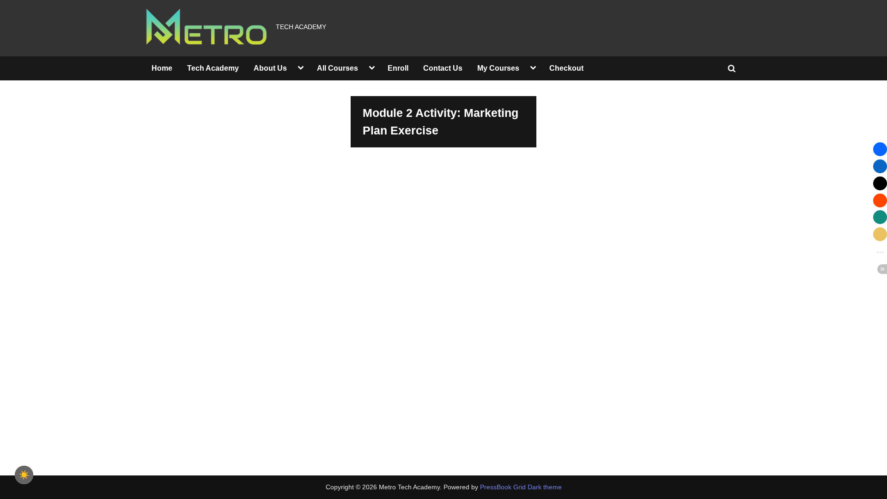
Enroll (398, 68)
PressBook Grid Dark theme (521, 487)
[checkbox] (24, 475)
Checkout (566, 68)
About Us (270, 68)
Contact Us (442, 68)
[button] (880, 149)
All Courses (337, 68)
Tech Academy (213, 68)
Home (162, 68)
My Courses (498, 68)
